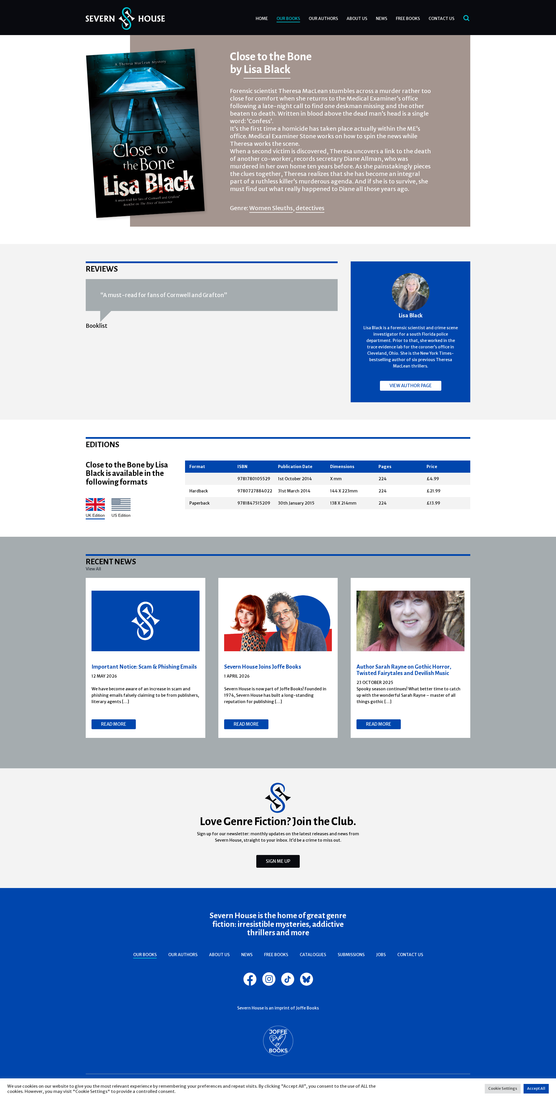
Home (262, 18)
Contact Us (441, 18)
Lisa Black (267, 69)
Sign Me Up (278, 861)
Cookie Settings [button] (502, 1088)
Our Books (288, 18)
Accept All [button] (536, 1088)
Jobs (381, 954)
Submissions (351, 954)
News (381, 18)
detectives (310, 208)
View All (93, 569)
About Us (357, 18)
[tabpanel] (145, 658)
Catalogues (313, 954)
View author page (410, 385)
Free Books (408, 18)
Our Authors (323, 18)
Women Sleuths (271, 208)
